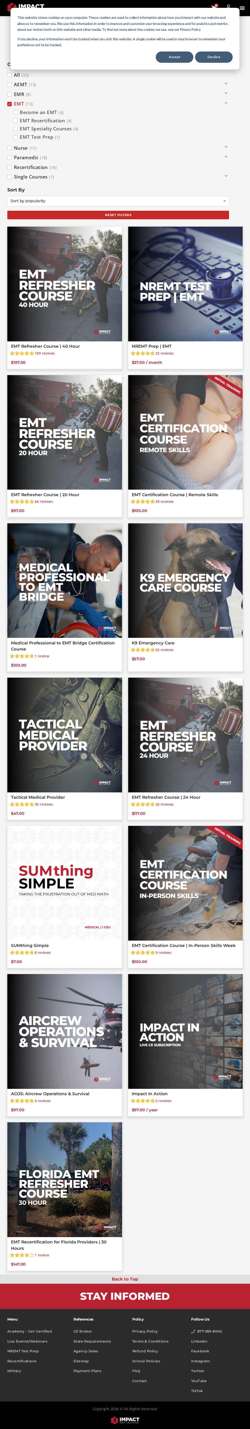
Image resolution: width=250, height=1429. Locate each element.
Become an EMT (41, 112)
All (21, 75)
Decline (214, 57)
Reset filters (118, 215)
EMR (22, 94)
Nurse (25, 148)
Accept (175, 57)
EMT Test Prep (40, 137)
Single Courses (34, 177)
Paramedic (30, 157)
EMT (23, 104)
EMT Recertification (46, 120)
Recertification (35, 167)
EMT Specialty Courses (49, 129)
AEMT (25, 84)
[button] (242, 8)
